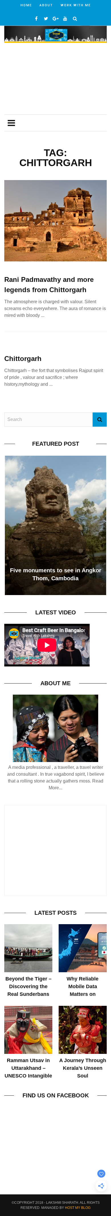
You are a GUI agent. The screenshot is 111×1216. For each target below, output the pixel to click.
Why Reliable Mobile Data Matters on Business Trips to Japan (82, 994)
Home (26, 5)
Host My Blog (78, 1208)
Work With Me (76, 5)
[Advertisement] (55, 79)
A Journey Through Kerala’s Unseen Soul (82, 1068)
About (46, 5)
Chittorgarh (23, 358)
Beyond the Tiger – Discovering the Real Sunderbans (28, 986)
